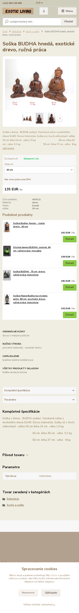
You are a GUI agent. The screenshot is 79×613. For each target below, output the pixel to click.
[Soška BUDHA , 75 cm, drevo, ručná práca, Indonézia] (6, 275)
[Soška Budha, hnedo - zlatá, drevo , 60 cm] (6, 227)
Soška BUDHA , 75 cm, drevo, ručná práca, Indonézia (29, 273)
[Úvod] (17, 11)
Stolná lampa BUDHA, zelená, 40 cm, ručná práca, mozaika (31, 249)
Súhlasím (51, 593)
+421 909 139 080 (12, 3)
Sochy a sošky (33, 31)
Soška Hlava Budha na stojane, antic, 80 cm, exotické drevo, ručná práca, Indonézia (30, 299)
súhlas (54, 575)
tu (54, 604)
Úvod (4, 31)
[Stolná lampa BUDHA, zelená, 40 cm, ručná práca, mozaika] (6, 251)
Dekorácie (16, 31)
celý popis (8, 148)
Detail (70, 239)
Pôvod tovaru (13, 455)
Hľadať (68, 21)
